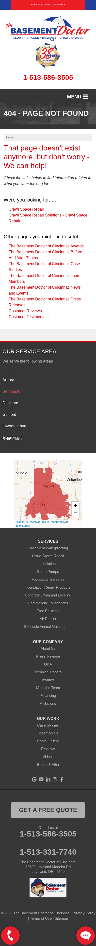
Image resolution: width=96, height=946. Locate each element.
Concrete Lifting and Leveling (48, 595)
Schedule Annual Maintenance (48, 5)
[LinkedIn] (48, 779)
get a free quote (48, 810)
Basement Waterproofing (48, 548)
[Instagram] (55, 779)
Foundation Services (48, 579)
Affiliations (48, 703)
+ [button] (75, 505)
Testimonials (48, 733)
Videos (48, 757)
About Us (48, 648)
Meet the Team (48, 688)
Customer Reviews (25, 311)
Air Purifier (48, 619)
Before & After (48, 764)
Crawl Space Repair (26, 209)
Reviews (48, 749)
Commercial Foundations (48, 603)
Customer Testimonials (28, 317)
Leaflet (20, 522)
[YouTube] (41, 779)
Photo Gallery (48, 741)
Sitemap (61, 918)
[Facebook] (62, 779)
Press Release (48, 656)
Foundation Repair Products (48, 587)
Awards (48, 680)
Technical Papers (48, 672)
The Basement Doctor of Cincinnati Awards (46, 246)
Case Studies (48, 725)
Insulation (48, 564)
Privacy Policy (84, 913)
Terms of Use (41, 918)
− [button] (75, 513)
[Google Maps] (34, 779)
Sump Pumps (48, 571)
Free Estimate (48, 611)
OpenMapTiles (37, 522)
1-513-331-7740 (48, 852)
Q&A (48, 664)
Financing (48, 695)
